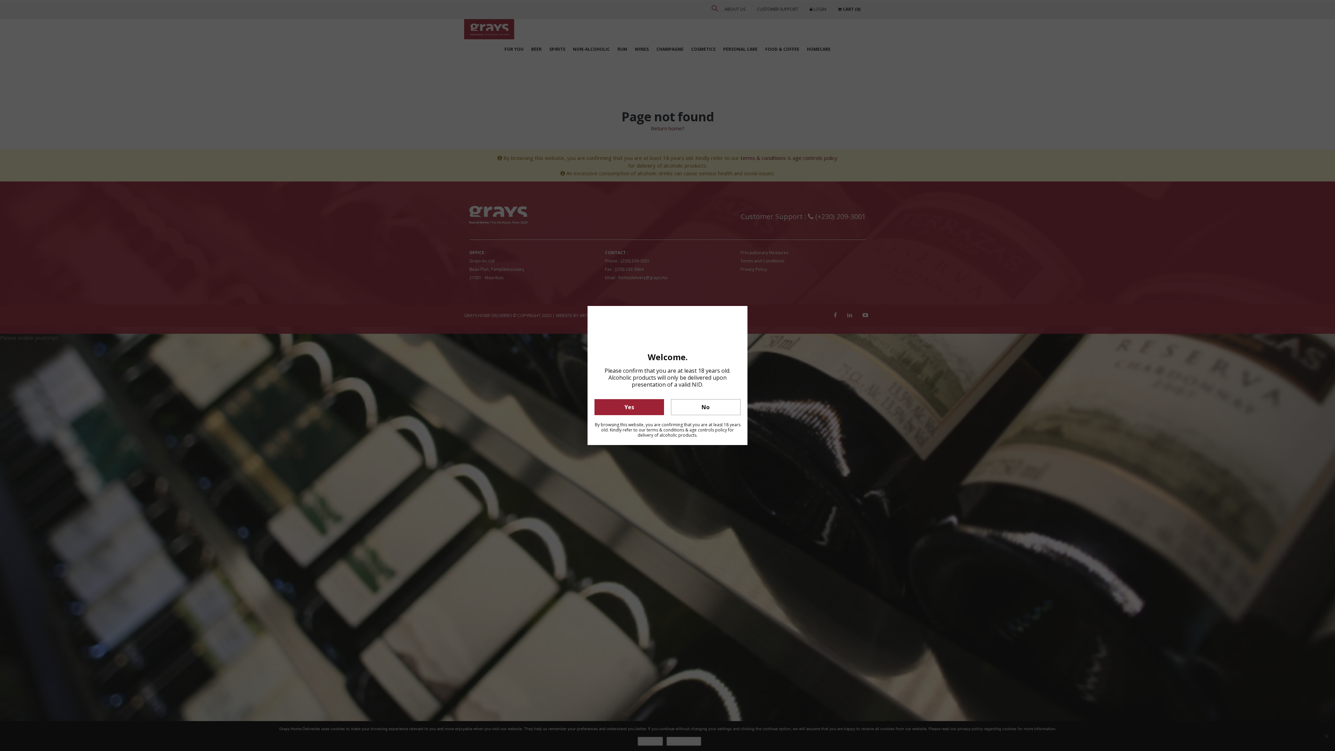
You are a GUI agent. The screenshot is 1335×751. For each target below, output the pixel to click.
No (706, 407)
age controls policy (708, 430)
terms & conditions (665, 430)
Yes (629, 407)
